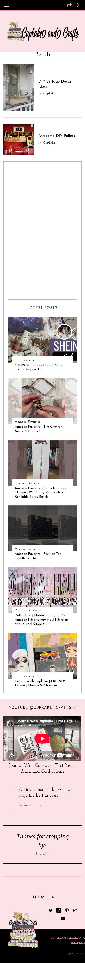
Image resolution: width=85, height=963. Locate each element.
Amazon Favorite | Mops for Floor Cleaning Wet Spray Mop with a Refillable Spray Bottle (40, 493)
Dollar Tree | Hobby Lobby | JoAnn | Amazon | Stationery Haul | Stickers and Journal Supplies (42, 620)
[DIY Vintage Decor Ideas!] (18, 87)
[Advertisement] (24, 229)
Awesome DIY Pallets (56, 136)
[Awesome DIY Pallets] (18, 139)
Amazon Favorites (27, 421)
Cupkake (49, 93)
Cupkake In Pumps (27, 360)
